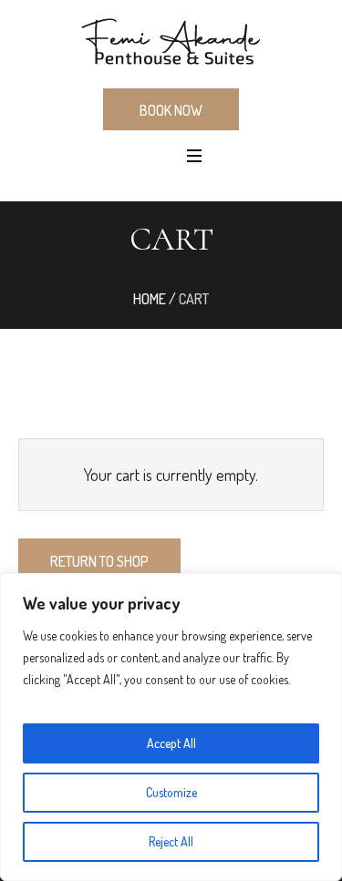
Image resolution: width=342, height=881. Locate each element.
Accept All (171, 743)
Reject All (171, 841)
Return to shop (99, 561)
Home (149, 299)
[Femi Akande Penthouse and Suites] (171, 43)
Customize (171, 792)
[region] (171, 727)
